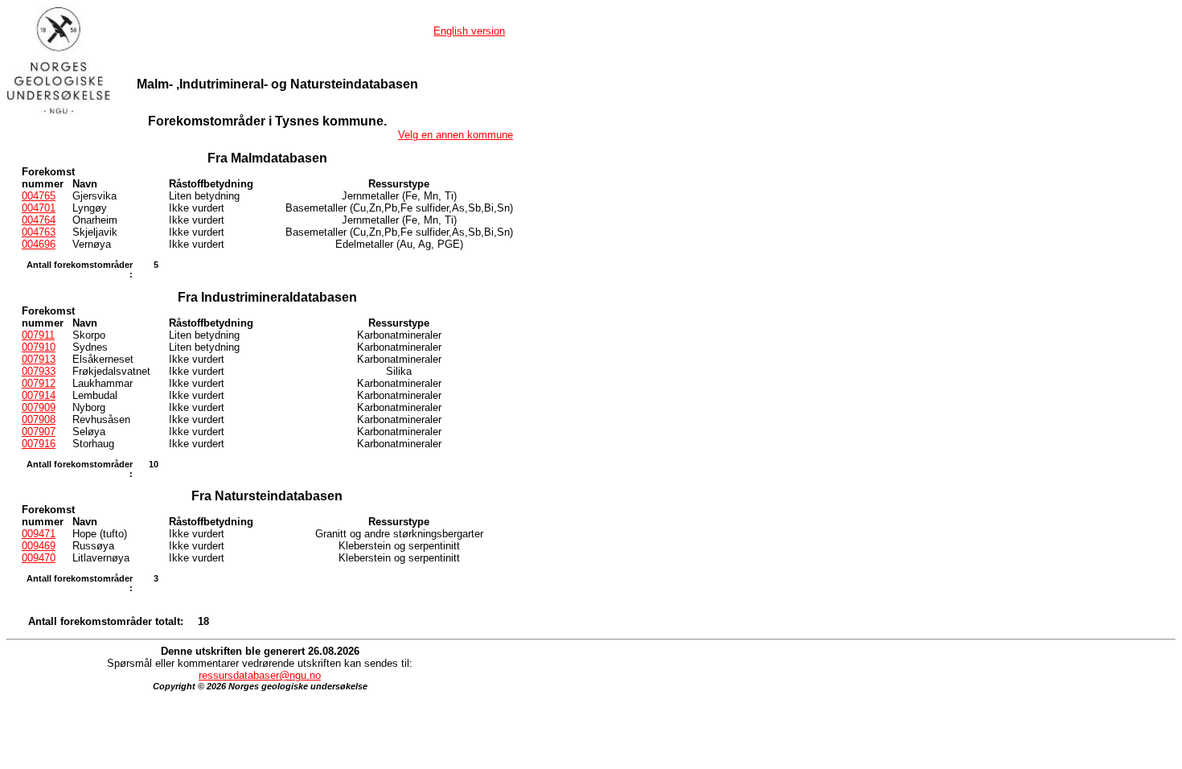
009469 (38, 546)
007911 (38, 335)
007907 (38, 432)
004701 (38, 208)
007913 (38, 359)
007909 (38, 407)
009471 (38, 534)
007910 (38, 347)
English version (469, 31)
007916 (38, 444)
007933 (38, 371)
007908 (38, 419)
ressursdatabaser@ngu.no (260, 675)
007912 (38, 383)
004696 (38, 244)
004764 (38, 220)
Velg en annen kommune (455, 135)
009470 (38, 558)
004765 (38, 196)
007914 (38, 395)
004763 (38, 232)
